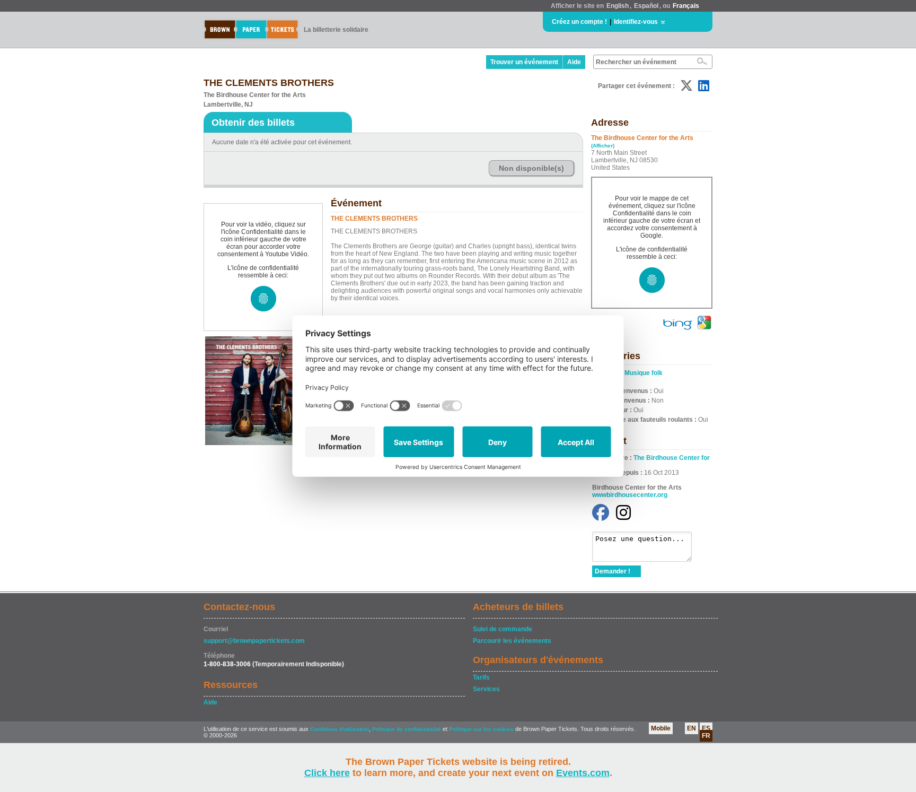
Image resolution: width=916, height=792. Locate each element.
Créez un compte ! (579, 21)
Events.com (583, 773)
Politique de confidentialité (406, 729)
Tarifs (481, 677)
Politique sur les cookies (482, 729)
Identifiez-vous (636, 21)
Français (686, 6)
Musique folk (643, 373)
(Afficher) (602, 146)
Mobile (661, 728)
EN (691, 728)
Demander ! (612, 571)
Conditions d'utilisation (339, 729)
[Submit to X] (686, 86)
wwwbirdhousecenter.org (629, 495)
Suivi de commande (502, 629)
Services (486, 689)
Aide (574, 62)
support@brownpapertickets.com (254, 641)
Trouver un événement (524, 62)
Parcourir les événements (512, 641)
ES (706, 728)
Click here (327, 773)
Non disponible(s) (531, 168)
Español (646, 6)
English (617, 6)
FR (706, 735)
